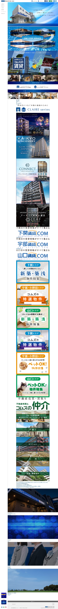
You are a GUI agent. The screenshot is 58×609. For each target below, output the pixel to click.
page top (32, 601)
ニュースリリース (3, 11)
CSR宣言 (2, 7)
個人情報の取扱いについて (14, 607)
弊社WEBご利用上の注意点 (23, 607)
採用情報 (2, 9)
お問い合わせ (3, 13)
